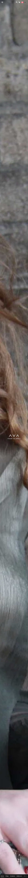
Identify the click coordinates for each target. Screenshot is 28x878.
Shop (7, 876)
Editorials (19, 876)
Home (2, 876)
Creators (12, 876)
